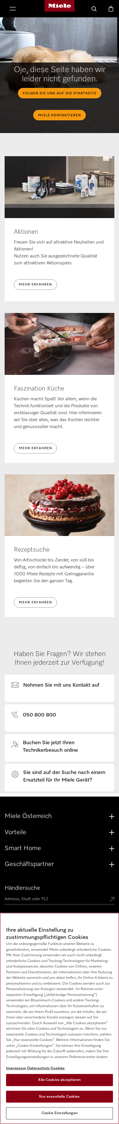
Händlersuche (22, 888)
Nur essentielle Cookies (59, 1097)
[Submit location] (112, 900)
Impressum (16, 1068)
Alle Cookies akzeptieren (59, 1080)
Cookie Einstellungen (59, 1113)
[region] (59, 1018)
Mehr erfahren (35, 284)
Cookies (58, 1068)
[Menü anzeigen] (12, 9)
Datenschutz (38, 1068)
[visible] (58, 685)
